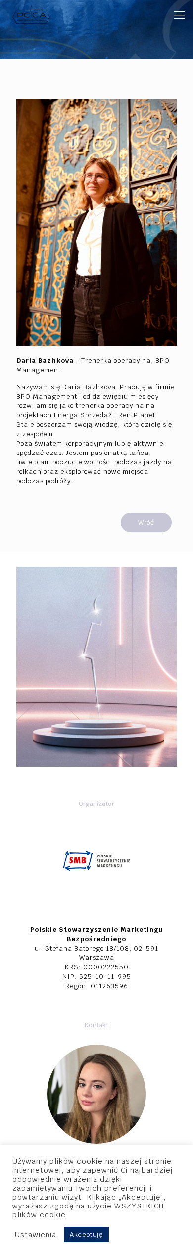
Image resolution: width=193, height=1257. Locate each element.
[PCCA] (30, 14)
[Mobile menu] (179, 14)
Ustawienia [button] (35, 1234)
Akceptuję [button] (86, 1234)
